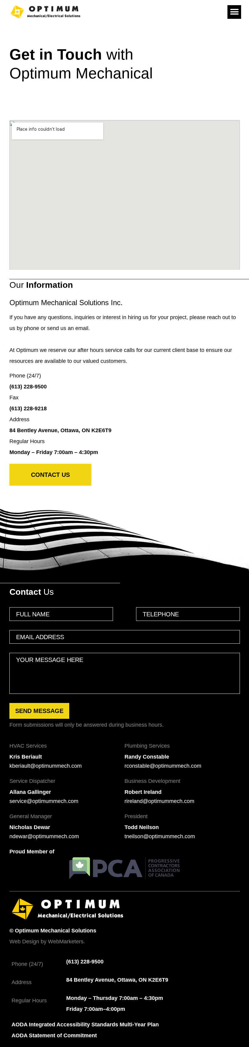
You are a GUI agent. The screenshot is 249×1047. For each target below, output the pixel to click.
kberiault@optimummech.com (45, 766)
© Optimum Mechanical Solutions (52, 931)
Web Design (24, 942)
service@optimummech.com (43, 801)
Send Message (39, 711)
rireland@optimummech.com (159, 801)
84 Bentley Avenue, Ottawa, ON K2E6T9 (60, 430)
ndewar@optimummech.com (44, 836)
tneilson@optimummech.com (159, 836)
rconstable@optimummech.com (162, 766)
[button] (234, 12)
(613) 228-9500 (28, 387)
